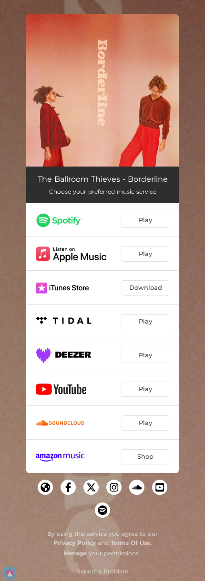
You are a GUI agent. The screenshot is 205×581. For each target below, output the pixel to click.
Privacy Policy (74, 542)
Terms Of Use (131, 542)
